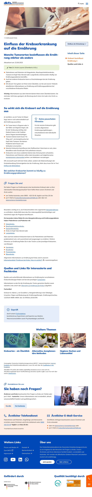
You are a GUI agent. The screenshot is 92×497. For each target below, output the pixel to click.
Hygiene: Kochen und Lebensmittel (70, 352)
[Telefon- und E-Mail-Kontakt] (89, 480)
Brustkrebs (9, 250)
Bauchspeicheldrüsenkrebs (15, 226)
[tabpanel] (46, 421)
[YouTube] (13, 459)
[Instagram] (6, 459)
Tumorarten (41, 280)
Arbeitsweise (12, 373)
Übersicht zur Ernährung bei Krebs (32, 286)
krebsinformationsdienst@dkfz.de (26, 198)
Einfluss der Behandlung (12, 166)
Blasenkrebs (10, 254)
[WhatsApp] (27, 459)
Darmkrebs (9, 247)
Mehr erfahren (63, 462)
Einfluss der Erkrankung (76, 44)
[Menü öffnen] (87, 4)
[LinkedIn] (20, 459)
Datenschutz (26, 453)
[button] (81, 3)
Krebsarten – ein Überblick (16, 351)
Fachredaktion (20, 313)
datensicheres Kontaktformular (16, 200)
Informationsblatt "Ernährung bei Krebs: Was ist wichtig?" (23, 260)
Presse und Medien (10, 447)
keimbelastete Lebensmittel (15, 157)
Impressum (7, 453)
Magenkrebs (10, 224)
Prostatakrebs (10, 252)
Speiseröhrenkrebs (12, 228)
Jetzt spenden (47, 462)
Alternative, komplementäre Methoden (44, 352)
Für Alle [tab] (8, 406)
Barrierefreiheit (27, 450)
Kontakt (24, 447)
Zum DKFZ (7, 450)
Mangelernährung (52, 210)
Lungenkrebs (10, 233)
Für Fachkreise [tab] (20, 406)
